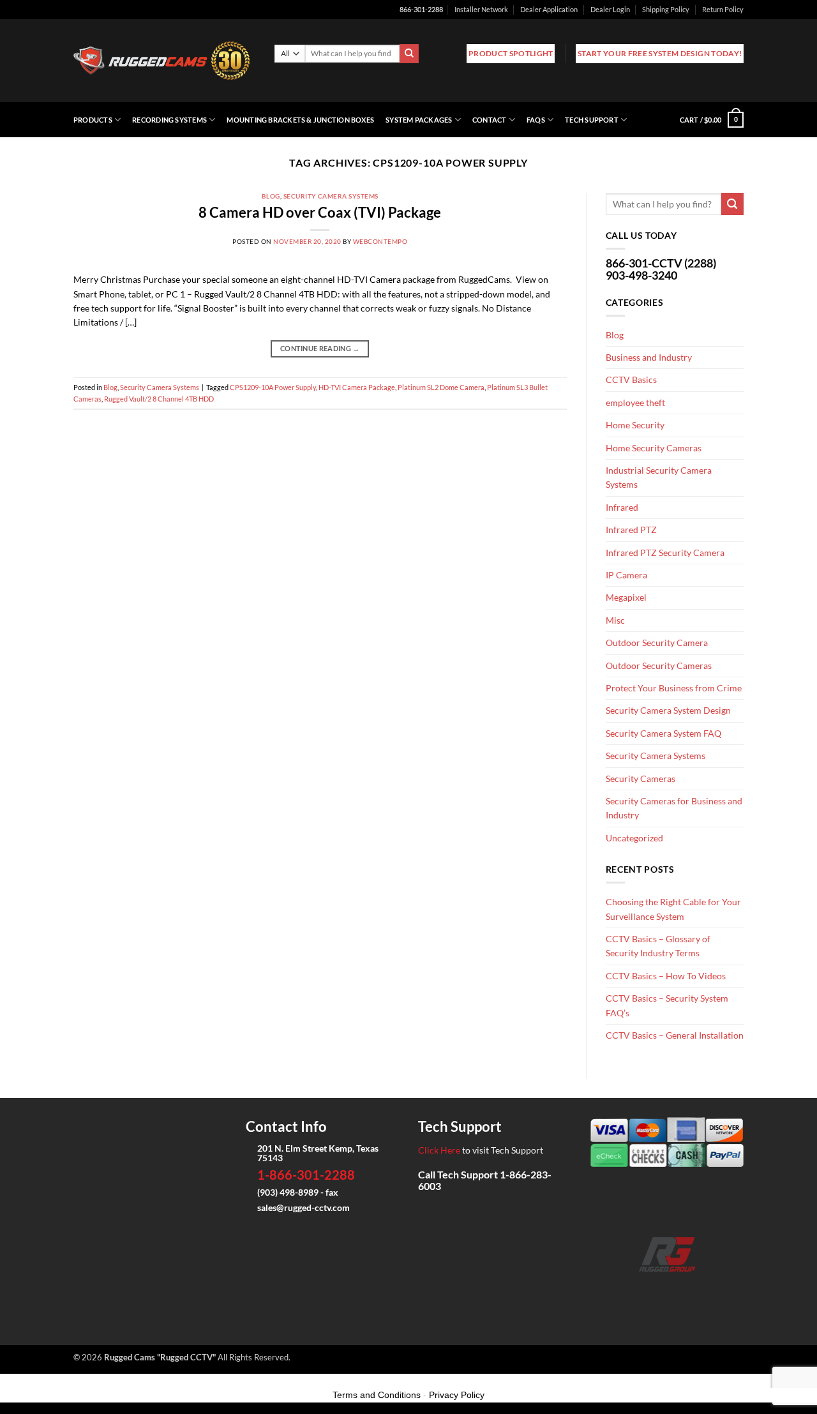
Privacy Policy (456, 1395)
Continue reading (320, 348)
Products (92, 120)
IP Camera (626, 574)
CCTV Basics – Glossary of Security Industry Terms (658, 945)
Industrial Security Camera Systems (659, 477)
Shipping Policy (665, 9)
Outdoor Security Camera (657, 642)
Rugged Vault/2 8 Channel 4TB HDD (159, 399)
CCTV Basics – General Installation (675, 1035)
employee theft (635, 402)
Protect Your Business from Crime (674, 687)
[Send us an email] (667, 1290)
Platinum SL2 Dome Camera (441, 387)
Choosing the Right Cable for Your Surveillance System (673, 908)
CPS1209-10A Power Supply (273, 387)
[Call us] (687, 1290)
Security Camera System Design (668, 710)
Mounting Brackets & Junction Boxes (300, 120)
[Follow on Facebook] (626, 1290)
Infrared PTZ (631, 529)
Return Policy (723, 9)
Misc (615, 620)
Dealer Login (610, 9)
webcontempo (380, 241)
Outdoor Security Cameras (659, 665)
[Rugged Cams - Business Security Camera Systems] (164, 61)
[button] (712, 119)
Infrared (622, 507)
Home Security (635, 424)
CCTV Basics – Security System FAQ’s (667, 1005)
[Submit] (409, 53)
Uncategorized (634, 837)
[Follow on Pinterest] (707, 1290)
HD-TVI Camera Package (357, 387)
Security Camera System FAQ (663, 733)
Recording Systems (169, 120)
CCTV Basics (631, 379)
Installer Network (481, 9)
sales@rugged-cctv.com (303, 1207)
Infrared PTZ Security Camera (665, 552)
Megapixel (626, 597)
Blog (271, 196)
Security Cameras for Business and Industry (674, 807)
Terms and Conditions (377, 1395)
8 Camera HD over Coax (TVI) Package (320, 212)
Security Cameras (640, 778)
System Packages (419, 120)
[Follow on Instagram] (647, 1290)
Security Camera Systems (331, 196)
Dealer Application (549, 9)
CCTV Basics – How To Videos (666, 975)
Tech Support (591, 120)
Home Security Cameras (653, 447)
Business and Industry (649, 357)
